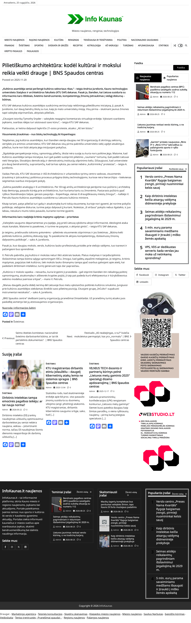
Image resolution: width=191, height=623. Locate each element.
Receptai (78, 45)
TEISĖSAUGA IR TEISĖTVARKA (98, 39)
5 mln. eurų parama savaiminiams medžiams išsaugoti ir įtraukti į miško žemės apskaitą (162, 233)
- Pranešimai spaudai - (49, 617)
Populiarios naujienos (172, 78)
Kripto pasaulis (13, 51)
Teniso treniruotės (25, 617)
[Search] (186, 45)
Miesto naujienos (14, 39)
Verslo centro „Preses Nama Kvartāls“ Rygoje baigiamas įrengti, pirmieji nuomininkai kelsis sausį (164, 182)
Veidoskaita (6, 617)
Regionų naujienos (74, 617)
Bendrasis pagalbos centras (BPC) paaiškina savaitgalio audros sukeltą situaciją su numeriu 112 (168, 89)
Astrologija (94, 45)
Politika (122, 39)
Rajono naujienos (39, 39)
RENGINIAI (73, 39)
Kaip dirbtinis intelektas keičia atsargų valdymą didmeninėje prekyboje (161, 199)
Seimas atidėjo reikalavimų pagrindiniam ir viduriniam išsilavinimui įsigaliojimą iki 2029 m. (161, 108)
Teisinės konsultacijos (50, 614)
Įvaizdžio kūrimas (175, 614)
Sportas (38, 45)
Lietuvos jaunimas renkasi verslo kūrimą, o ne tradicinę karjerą (160, 126)
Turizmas (128, 45)
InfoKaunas (105, 605)
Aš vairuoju (111, 45)
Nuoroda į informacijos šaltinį (19, 307)
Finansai (9, 45)
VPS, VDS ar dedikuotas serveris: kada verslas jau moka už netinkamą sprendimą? (162, 252)
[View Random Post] (174, 45)
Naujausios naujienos (145, 78)
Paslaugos (33, 51)
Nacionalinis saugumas (144, 39)
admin (5, 409)
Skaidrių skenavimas (75, 614)
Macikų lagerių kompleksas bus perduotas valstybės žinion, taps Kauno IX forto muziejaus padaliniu (119, 504)
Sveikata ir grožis (58, 45)
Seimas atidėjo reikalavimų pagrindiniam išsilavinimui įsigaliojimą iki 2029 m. (163, 215)
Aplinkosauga (146, 45)
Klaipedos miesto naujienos (104, 614)
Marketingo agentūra (24, 614)
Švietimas (24, 45)
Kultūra (58, 39)
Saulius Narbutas (153, 614)
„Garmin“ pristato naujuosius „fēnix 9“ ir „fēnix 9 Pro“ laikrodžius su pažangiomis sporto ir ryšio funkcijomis (168, 146)
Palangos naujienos (98, 617)
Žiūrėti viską (82, 492)
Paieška (138, 63)
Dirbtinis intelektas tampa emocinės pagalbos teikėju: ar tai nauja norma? (22, 401)
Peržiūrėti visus (176, 169)
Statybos (164, 45)
